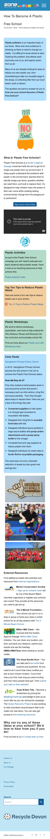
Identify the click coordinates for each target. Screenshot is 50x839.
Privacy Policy (9, 782)
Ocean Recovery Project (19, 703)
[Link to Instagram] (32, 835)
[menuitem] (36, 5)
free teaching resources (24, 714)
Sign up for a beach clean (30, 590)
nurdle (36, 663)
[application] (25, 129)
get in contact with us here (30, 736)
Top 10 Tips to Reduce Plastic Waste (26, 304)
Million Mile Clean (28, 636)
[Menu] (42, 5)
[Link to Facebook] (40, 835)
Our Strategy (9, 767)
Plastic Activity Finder (15, 277)
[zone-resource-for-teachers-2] (21, 5)
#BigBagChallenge (13, 696)
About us (7, 762)
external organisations (28, 581)
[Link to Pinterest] (44, 835)
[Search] (36, 5)
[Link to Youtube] (36, 835)
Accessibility (9, 786)
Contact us (8, 758)
